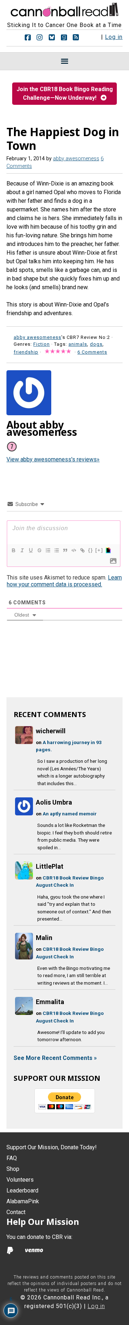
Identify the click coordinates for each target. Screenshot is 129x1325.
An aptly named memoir (70, 813)
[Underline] (30, 550)
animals (77, 344)
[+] (99, 550)
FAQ (11, 1158)
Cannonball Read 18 (64, 8)
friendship (26, 352)
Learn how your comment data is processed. (64, 581)
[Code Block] (73, 550)
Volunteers (20, 1179)
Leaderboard (22, 1190)
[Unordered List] (56, 550)
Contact (15, 1212)
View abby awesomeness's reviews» (53, 459)
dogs (96, 344)
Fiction (41, 344)
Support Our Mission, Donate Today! (51, 1147)
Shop (12, 1168)
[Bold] (13, 550)
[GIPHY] (108, 550)
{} (90, 550)
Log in (114, 36)
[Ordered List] (47, 550)
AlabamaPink (22, 1201)
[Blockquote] (65, 550)
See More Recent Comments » (55, 1058)
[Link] (82, 550)
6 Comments (92, 352)
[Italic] (22, 550)
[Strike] (39, 550)
